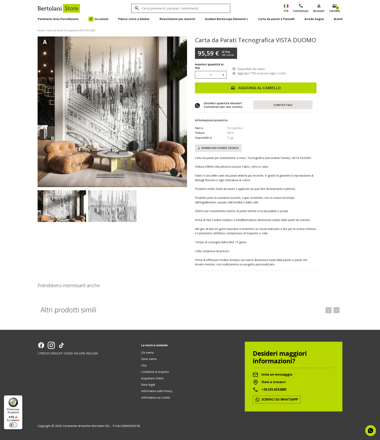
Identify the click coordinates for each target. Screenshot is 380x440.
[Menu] (20, 397)
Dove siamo (149, 359)
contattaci (283, 105)
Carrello (334, 9)
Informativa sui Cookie (155, 397)
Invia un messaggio (276, 374)
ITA (286, 11)
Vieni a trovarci (273, 382)
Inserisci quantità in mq (209, 66)
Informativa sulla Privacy (156, 391)
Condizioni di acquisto (155, 372)
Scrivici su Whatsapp (279, 399)
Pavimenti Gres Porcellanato (58, 19)
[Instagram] (51, 345)
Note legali (148, 384)
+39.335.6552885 (273, 389)
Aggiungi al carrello (259, 87)
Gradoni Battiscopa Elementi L (226, 19)
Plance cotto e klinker (134, 19)
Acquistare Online (152, 378)
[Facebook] (41, 345)
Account (318, 11)
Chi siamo (147, 352)
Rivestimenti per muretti (177, 19)
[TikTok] (61, 345)
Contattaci (300, 11)
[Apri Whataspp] (370, 430)
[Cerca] (136, 8)
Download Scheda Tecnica (220, 148)
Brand (338, 19)
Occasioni (101, 19)
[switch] (13, 425)
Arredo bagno (314, 19)
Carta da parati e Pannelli (276, 19)
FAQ (144, 365)
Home (41, 30)
